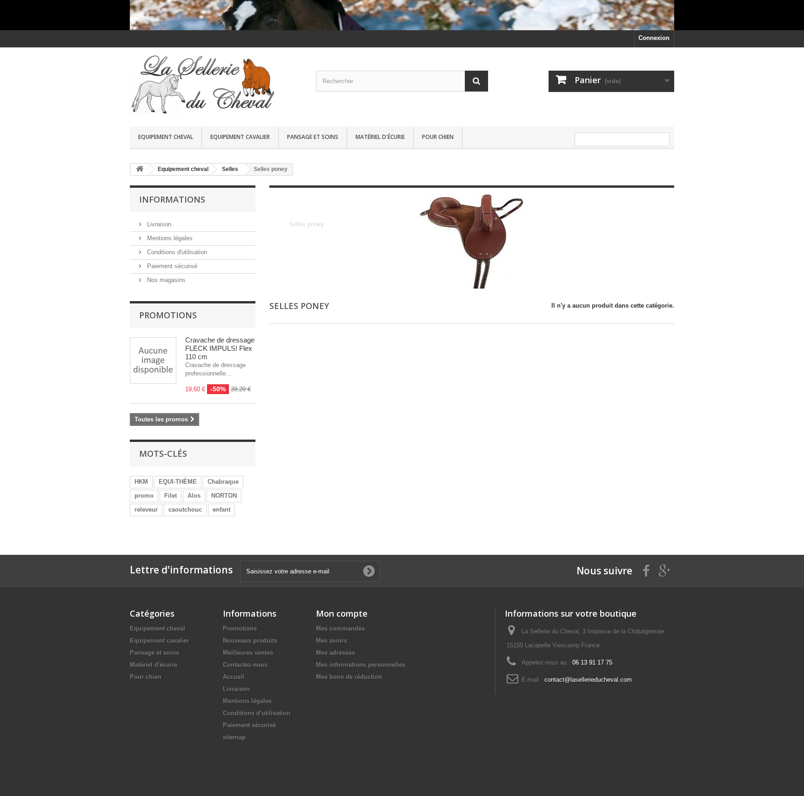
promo (144, 495)
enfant (221, 509)
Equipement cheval (165, 137)
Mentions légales (169, 238)
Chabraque (223, 481)
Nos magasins (165, 279)
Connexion (654, 37)
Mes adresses (335, 652)
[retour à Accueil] (139, 169)
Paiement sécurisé (171, 266)
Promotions (168, 315)
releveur (146, 509)
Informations (172, 199)
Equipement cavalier (240, 137)
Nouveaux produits (250, 640)
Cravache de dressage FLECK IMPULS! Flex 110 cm (220, 348)
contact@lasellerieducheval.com (588, 679)
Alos (194, 495)
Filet (170, 495)
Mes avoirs (331, 640)
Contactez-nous (245, 664)
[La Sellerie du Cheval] (216, 84)
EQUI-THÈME (178, 481)
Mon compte (342, 613)
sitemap (234, 737)
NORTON (224, 495)
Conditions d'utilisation (176, 252)
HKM (141, 481)
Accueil (233, 676)
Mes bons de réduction (349, 676)
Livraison (158, 224)
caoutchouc (185, 509)
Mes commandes (340, 628)
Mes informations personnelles (360, 664)
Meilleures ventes (248, 652)
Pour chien (438, 137)
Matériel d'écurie (380, 137)
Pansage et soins (312, 137)
